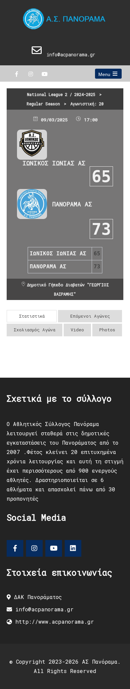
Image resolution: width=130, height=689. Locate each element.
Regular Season (43, 103)
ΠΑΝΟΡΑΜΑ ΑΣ (72, 204)
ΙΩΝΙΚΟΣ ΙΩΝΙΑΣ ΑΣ (53, 163)
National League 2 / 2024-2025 (61, 94)
